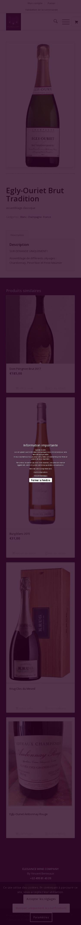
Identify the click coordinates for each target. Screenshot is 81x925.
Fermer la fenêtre (40, 480)
